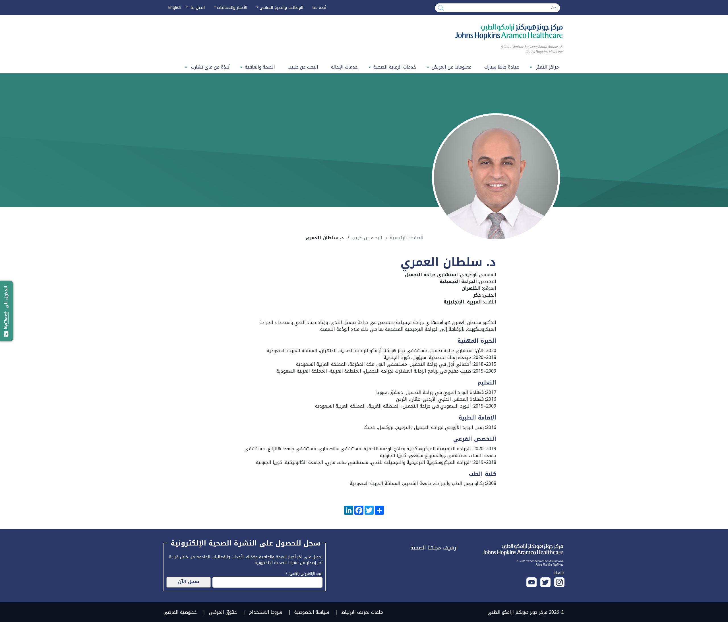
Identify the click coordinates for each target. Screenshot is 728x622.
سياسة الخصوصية (311, 612)
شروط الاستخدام (265, 612)
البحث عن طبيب (303, 67)
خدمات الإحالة (344, 67)
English (174, 7)
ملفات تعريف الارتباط (362, 612)
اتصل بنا (197, 7)
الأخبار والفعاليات (232, 7)
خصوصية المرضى (180, 612)
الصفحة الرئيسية (406, 237)
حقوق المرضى (223, 612)
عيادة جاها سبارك (501, 67)
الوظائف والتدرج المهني (281, 7)
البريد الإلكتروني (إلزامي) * (304, 573)
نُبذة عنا (319, 7)
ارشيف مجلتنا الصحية (434, 548)
